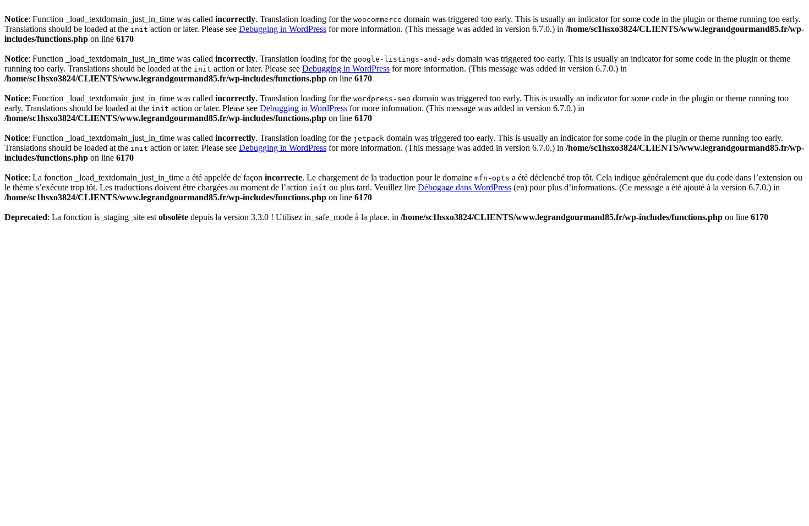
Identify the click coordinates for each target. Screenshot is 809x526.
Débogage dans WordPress (464, 187)
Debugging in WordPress (282, 29)
